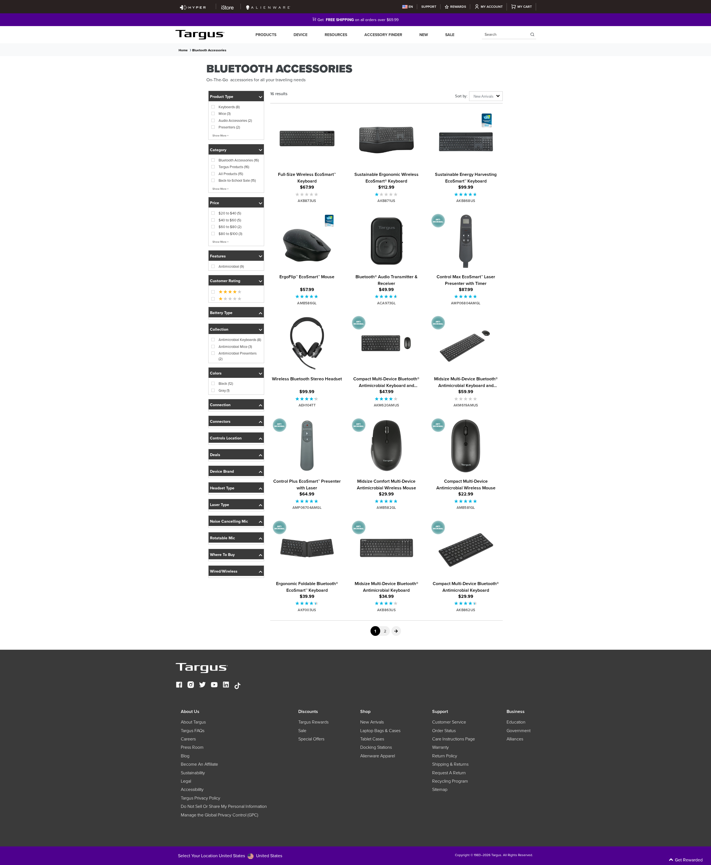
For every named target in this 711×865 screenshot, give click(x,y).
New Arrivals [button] (484, 96)
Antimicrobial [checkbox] (231, 266)
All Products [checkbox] (231, 173)
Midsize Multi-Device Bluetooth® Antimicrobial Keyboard (386, 586)
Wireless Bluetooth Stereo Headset (307, 379)
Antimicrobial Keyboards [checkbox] (240, 339)
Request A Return (449, 773)
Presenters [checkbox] (229, 127)
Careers (188, 739)
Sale (449, 34)
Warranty (440, 747)
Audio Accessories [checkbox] (235, 120)
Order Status (444, 730)
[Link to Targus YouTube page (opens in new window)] (214, 685)
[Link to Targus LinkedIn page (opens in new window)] (226, 685)
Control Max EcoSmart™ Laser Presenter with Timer (466, 280)
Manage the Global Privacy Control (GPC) (219, 815)
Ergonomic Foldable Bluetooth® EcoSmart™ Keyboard (307, 586)
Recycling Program (450, 781)
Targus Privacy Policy (200, 798)
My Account (492, 6)
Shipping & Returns (450, 764)
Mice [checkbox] (225, 113)
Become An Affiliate (199, 764)
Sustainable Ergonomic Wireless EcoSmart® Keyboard (386, 177)
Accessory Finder (383, 34)
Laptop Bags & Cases (380, 730)
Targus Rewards (313, 722)
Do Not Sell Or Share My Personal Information (224, 806)
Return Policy (444, 756)
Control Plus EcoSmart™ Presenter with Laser (307, 484)
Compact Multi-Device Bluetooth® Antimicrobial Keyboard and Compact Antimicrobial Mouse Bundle (386, 382)
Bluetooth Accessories (209, 50)
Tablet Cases (372, 739)
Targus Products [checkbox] (234, 166)
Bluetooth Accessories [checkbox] (239, 160)
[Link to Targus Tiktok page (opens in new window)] (237, 685)
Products (266, 34)
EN (411, 6)
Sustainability (193, 773)
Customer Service (449, 722)
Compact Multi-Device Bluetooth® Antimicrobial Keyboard (466, 586)
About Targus (193, 722)
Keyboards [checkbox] (229, 106)
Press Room (192, 747)
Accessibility (192, 789)
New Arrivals (372, 722)
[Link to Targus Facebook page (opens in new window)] (179, 685)
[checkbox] (226, 291)
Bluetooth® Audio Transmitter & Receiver (386, 280)
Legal (186, 781)
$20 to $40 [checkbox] (230, 213)
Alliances (515, 739)
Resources (336, 34)
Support (428, 6)
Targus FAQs (192, 730)
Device (300, 34)
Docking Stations (376, 747)
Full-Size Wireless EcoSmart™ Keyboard (307, 177)
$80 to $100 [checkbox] (230, 233)
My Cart (524, 6)
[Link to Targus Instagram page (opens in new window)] (191, 685)
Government (518, 730)
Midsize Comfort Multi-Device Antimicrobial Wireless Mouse (386, 484)
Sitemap (439, 789)
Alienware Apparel (377, 756)
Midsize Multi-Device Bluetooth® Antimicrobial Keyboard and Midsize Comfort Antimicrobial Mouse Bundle (466, 382)
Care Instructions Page (453, 739)
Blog (185, 756)
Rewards (458, 6)
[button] (236, 96)
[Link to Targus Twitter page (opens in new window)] (202, 685)
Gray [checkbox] (224, 390)
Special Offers (311, 739)
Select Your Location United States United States (230, 856)
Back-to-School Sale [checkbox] (237, 180)
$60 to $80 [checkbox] (230, 226)
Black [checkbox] (226, 383)
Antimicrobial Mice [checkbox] (235, 346)
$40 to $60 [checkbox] (230, 219)
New (423, 34)
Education (516, 722)
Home (183, 50)
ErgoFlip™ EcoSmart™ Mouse (306, 277)
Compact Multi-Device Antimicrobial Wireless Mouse (465, 484)
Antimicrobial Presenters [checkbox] (238, 356)
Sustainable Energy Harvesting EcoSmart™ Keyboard (466, 177)
